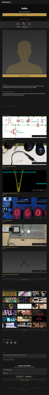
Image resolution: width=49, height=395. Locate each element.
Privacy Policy (35, 388)
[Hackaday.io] (6, 2)
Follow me (24, 14)
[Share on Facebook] (15, 342)
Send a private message (24, 19)
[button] (45, 2)
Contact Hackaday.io (13, 388)
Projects (19, 26)
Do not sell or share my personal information (24, 389)
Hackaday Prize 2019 (18, 298)
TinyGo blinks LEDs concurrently (9, 247)
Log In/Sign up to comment (9, 359)
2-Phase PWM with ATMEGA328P (10, 274)
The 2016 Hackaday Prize (33, 298)
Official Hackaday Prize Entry (3, 298)
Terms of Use (28, 388)
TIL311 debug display (7, 220)
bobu (5, 140)
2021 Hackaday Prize (3, 324)
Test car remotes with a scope (9, 166)
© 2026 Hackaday (24, 391)
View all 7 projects (24, 279)
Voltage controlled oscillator (8, 139)
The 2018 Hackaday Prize (33, 311)
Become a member (24, 380)
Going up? (25, 385)
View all (24, 330)
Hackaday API (42, 388)
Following (25, 26)
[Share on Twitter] (11, 342)
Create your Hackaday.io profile (19, 366)
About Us (6, 388)
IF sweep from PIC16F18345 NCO (10, 193)
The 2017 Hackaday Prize (3, 311)
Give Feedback (21, 388)
